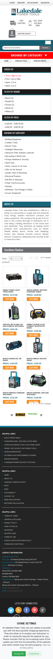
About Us (8, 478)
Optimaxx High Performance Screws (20, 455)
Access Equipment (13, 193)
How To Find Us (10, 526)
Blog (6, 485)
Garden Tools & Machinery (16, 173)
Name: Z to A (10, 82)
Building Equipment (13, 139)
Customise (34, 653)
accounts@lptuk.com (14, 591)
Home (6, 61)
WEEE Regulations (12, 499)
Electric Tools (11, 146)
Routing (8, 186)
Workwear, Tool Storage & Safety (19, 190)
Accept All (18, 653)
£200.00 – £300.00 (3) (14, 127)
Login (12, 3)
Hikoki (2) (9, 108)
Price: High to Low (13, 76)
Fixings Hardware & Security (17, 159)
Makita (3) (9, 111)
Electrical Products (13, 176)
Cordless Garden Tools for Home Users (22, 445)
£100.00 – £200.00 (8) (14, 124)
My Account (32, 3)
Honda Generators (12, 452)
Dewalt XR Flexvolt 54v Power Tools (20, 448)
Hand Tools (10, 163)
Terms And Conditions (13, 544)
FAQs (6, 489)
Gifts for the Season (13, 169)
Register (21, 3)
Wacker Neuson (11, 459)
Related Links (10, 533)
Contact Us (9, 496)
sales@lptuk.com (13, 588)
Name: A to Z (10, 86)
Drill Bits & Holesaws (14, 180)
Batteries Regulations (14, 503)
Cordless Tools (21, 61)
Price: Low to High (12, 79)
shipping (21, 22)
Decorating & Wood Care (15, 156)
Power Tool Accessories (15, 183)
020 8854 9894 (37, 23)
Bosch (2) (9, 98)
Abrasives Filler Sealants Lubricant (19, 153)
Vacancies (45, 3)
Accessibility (10, 493)
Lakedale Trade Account (15, 482)
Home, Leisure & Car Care (16, 166)
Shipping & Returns (12, 519)
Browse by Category (26, 55)
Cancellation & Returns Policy (17, 540)
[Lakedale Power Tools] (26, 11)
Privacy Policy (10, 523)
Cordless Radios (40, 61)
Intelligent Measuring (13, 149)
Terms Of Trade (11, 516)
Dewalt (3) (9, 101)
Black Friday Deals (12, 438)
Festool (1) (9, 105)
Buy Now (9, 299)
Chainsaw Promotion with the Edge (19, 462)
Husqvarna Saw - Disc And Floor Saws (20, 441)
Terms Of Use (10, 537)
